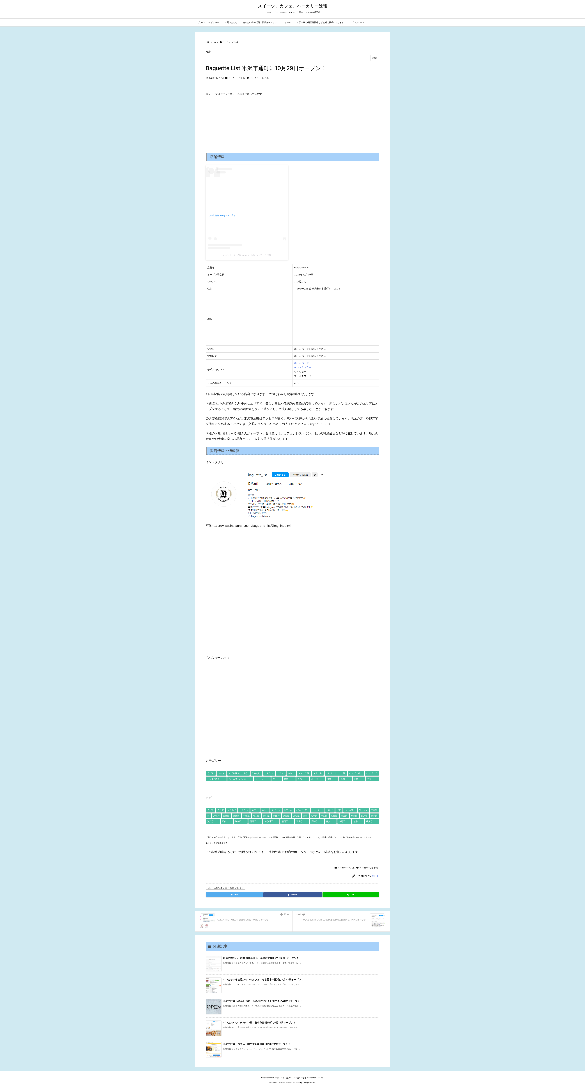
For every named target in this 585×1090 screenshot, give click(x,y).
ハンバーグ (371, 773)
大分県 (266, 815)
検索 (208, 51)
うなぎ (221, 773)
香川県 (369, 821)
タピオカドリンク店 (335, 773)
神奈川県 (268, 821)
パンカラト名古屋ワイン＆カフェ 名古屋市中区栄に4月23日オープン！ (263, 979)
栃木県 (374, 815)
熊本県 (238, 821)
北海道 (236, 815)
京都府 (216, 815)
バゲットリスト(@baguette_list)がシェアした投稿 (247, 255)
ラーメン (259, 779)
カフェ (280, 773)
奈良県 (286, 815)
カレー (291, 773)
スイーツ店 (303, 773)
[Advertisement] (292, 121)
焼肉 (342, 779)
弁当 (300, 779)
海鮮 (329, 779)
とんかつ (268, 773)
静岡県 (342, 821)
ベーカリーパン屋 (230, 42)
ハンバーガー (355, 773)
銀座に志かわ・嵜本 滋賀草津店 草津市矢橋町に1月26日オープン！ (261, 958)
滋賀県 (210, 821)
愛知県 (344, 815)
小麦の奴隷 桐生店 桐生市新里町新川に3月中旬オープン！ (257, 1043)
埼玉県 (256, 815)
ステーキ (317, 773)
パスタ (330, 810)
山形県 (265, 78)
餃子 (369, 779)
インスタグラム (302, 367)
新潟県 (354, 815)
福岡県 (285, 821)
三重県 (374, 810)
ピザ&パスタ (213, 779)
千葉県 (246, 815)
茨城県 (314, 821)
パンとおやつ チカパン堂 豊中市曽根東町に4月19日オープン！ (259, 1022)
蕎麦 (356, 779)
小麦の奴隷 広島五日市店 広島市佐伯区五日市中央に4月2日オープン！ (262, 1001)
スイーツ (276, 810)
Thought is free (309, 1082)
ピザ (339, 810)
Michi (375, 876)
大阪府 (276, 815)
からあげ (256, 773)
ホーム (213, 42)
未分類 (314, 779)
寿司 (286, 779)
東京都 (364, 815)
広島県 (334, 815)
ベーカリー (255, 78)
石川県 (253, 821)
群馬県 (299, 821)
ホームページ (301, 362)
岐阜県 (314, 815)
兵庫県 (226, 815)
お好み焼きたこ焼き (238, 773)
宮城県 (296, 815)
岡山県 (324, 815)
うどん (210, 773)
